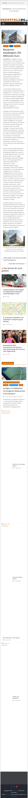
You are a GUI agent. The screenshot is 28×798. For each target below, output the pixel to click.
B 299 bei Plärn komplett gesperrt (19, 465)
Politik (11, 46)
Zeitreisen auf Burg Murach (17, 578)
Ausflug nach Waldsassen (16, 697)
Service (21, 385)
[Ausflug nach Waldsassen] (6, 698)
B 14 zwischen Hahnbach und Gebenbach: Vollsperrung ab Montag (13, 319)
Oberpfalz (6, 46)
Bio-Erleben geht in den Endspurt (11, 637)
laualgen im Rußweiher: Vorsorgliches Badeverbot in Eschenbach (14, 391)
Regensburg (17, 46)
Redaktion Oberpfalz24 (18, 396)
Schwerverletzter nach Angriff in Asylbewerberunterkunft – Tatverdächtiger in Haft (13, 292)
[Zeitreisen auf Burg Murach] (6, 579)
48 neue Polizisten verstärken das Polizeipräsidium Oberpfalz (16, 3)
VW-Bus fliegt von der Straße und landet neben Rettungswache (14, 259)
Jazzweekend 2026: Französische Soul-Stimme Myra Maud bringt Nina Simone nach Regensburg (14, 348)
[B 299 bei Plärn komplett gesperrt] (6, 466)
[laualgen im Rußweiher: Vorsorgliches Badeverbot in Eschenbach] (14, 373)
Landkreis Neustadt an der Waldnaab (11, 382)
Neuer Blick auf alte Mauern (17, 264)
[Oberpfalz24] (14, 19)
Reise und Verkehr (14, 385)
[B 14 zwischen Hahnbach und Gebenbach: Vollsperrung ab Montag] (14, 303)
